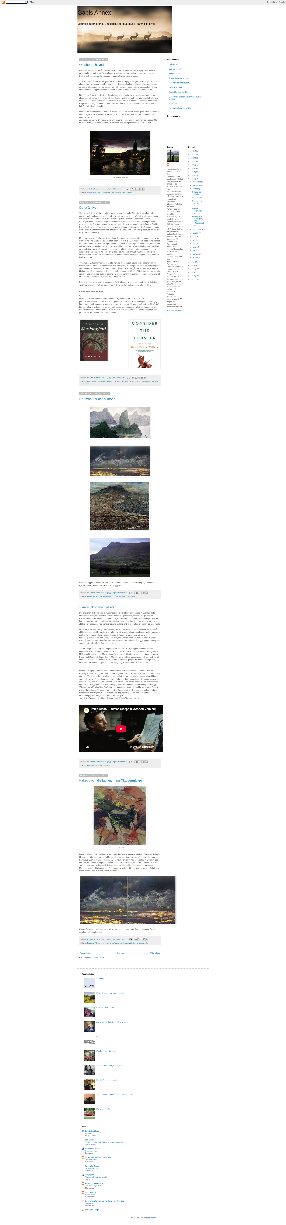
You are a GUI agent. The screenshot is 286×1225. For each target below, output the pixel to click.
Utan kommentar (91, 1159)
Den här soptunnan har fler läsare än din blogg (104, 1201)
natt (97, 1037)
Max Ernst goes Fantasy (106, 1051)
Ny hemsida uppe (91, 1168)
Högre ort (117, 596)
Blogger (152, 1218)
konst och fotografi (128, 596)
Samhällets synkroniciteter (131, 381)
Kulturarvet (173, 64)
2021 (193, 165)
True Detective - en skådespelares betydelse (114, 1095)
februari (196, 254)
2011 (193, 279)
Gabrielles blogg (92, 1131)
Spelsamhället (146, 381)
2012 (193, 276)
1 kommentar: (118, 189)
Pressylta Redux (92, 1166)
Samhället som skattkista (179, 92)
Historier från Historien (105, 381)
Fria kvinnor (91, 381)
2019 (193, 172)
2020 (193, 168)
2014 (193, 269)
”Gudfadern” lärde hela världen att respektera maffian (104, 1142)
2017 (193, 179)
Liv (115, 381)
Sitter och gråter (175, 87)
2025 (193, 151)
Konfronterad (174, 74)
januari (196, 257)
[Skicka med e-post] (131, 189)
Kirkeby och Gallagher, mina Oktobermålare (110, 780)
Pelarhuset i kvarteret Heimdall (96, 1177)
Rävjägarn (89, 1175)
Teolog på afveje (92, 1210)
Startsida (120, 953)
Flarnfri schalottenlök (94, 1184)
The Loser (89, 1140)
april (195, 247)
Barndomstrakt (175, 69)
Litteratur (118, 192)
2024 (193, 154)
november (197, 185)
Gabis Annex (94, 12)
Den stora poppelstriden (93, 1186)
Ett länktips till (90, 1194)
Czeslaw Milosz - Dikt (105, 1008)
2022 (193, 161)
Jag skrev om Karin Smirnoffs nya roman (112, 1022)
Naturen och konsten (121, 943)
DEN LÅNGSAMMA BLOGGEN (98, 1157)
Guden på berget (91, 1151)
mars (195, 250)
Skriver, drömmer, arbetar (97, 607)
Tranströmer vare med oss (179, 78)
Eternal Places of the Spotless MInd (100, 596)
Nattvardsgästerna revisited (180, 108)
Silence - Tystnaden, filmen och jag (110, 1066)
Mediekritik (89, 1203)
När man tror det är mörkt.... (99, 399)
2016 (193, 262)
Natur (124, 192)
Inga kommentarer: (120, 593)
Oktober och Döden (93, 65)
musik (107, 765)
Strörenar (100, 979)
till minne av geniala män (139, 943)
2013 (193, 272)
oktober (196, 189)
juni (194, 240)
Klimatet (88, 1133)
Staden (129, 192)
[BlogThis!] (134, 189)
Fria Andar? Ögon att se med (103, 192)
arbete (89, 192)
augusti (196, 233)
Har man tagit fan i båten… (180, 83)
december (197, 182)
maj (194, 244)
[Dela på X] (137, 189)
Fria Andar (91, 765)
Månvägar (173, 104)
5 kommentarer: (119, 377)
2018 (193, 175)
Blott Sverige (90, 1192)
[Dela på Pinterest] (143, 189)
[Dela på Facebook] (140, 189)
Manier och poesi (92, 1149)
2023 (193, 158)
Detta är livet (88, 207)
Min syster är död (103, 1109)
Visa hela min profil (174, 310)
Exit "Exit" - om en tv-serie (106, 1080)
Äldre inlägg (155, 953)
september (197, 230)
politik (119, 381)
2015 (193, 265)
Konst (111, 943)
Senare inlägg (85, 953)
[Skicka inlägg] (127, 189)
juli (194, 237)
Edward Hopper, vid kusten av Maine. (111, 993)
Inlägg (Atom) (98, 957)
